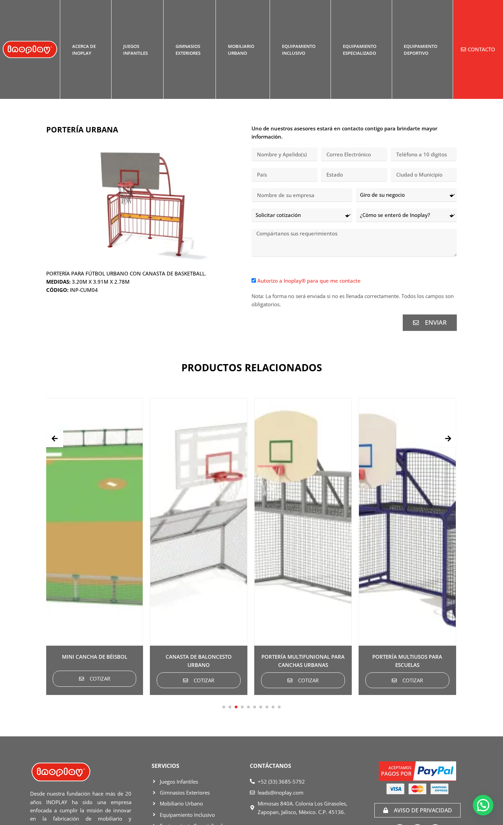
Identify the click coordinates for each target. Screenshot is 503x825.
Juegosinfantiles (135, 49)
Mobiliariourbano (241, 49)
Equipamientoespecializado (359, 49)
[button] (223, 707)
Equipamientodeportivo (420, 49)
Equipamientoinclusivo (298, 49)
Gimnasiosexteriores (188, 49)
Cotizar (127, 680)
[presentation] (54, 438)
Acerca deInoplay (84, 49)
